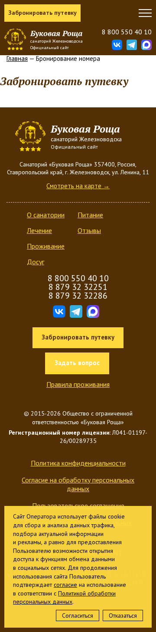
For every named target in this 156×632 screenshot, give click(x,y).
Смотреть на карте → (78, 186)
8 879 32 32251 (78, 287)
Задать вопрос (77, 363)
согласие (65, 585)
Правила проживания (78, 384)
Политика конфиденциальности (78, 463)
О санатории (46, 214)
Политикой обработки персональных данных (64, 597)
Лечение (39, 230)
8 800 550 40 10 (127, 31)
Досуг (35, 261)
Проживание (46, 246)
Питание (90, 214)
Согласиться (77, 615)
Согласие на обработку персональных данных (78, 484)
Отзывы (89, 230)
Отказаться (123, 615)
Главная (17, 58)
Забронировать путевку (42, 13)
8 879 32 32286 (78, 295)
